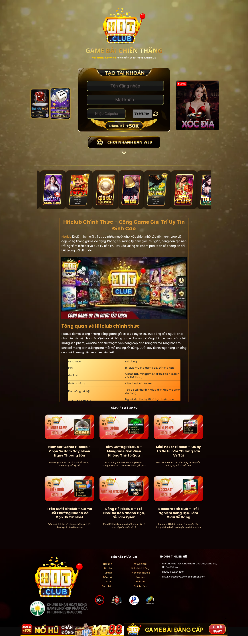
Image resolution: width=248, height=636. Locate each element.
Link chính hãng (140, 568)
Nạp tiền (107, 563)
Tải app (108, 572)
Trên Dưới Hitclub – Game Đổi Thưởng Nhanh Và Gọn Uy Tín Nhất (69, 513)
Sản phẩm (107, 586)
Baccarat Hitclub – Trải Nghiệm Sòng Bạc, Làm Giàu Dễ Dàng (178, 513)
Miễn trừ (140, 581)
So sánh (140, 577)
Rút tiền (108, 568)
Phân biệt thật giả (140, 572)
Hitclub (66, 237)
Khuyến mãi (140, 563)
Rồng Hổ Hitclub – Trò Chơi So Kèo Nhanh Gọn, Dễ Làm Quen (124, 513)
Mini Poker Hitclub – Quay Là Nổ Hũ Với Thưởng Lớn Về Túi (178, 451)
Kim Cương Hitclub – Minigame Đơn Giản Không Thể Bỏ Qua (124, 451)
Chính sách (140, 586)
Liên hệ (107, 581)
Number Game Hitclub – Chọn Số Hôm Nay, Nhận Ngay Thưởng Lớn (69, 451)
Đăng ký (107, 577)
